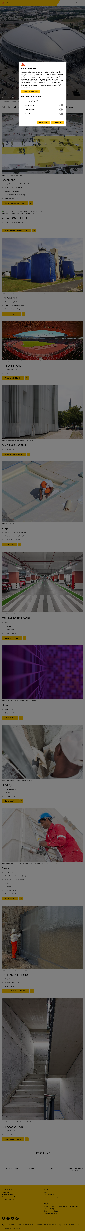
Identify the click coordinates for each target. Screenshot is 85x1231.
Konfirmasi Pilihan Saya (31, 91)
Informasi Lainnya (25, 87)
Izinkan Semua (43, 122)
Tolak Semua (57, 122)
